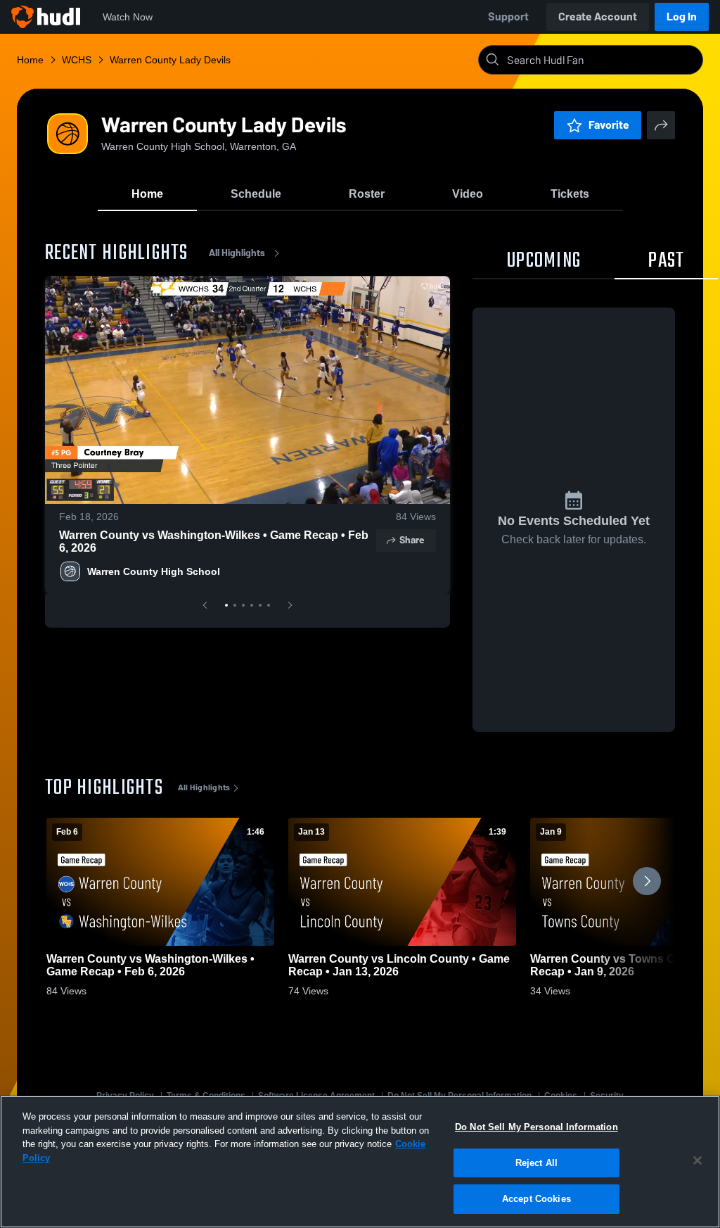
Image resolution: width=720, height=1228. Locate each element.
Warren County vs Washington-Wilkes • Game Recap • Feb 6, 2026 (213, 541)
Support (508, 16)
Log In (682, 16)
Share (411, 540)
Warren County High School (153, 571)
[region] (360, 1162)
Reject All (536, 1163)
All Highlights (237, 253)
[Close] (697, 1160)
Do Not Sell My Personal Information (536, 1127)
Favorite (609, 124)
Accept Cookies (536, 1199)
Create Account (597, 16)
